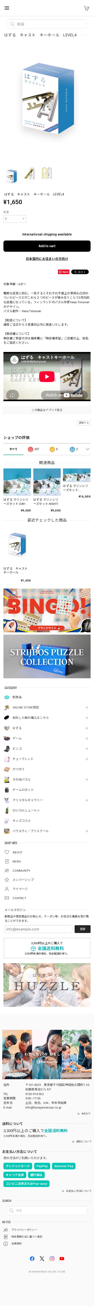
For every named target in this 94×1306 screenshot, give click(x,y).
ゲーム (17, 738)
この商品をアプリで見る (46, 410)
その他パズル (22, 779)
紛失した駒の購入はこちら (31, 717)
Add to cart (47, 246)
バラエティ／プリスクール (31, 831)
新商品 (17, 697)
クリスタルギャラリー (28, 800)
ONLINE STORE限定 (26, 707)
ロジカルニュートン (26, 810)
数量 (6, 212)
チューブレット (23, 759)
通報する (84, 422)
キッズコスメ (22, 820)
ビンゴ (17, 748)
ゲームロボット (23, 790)
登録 (82, 929)
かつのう (19, 769)
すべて (13, 449)
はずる (17, 728)
